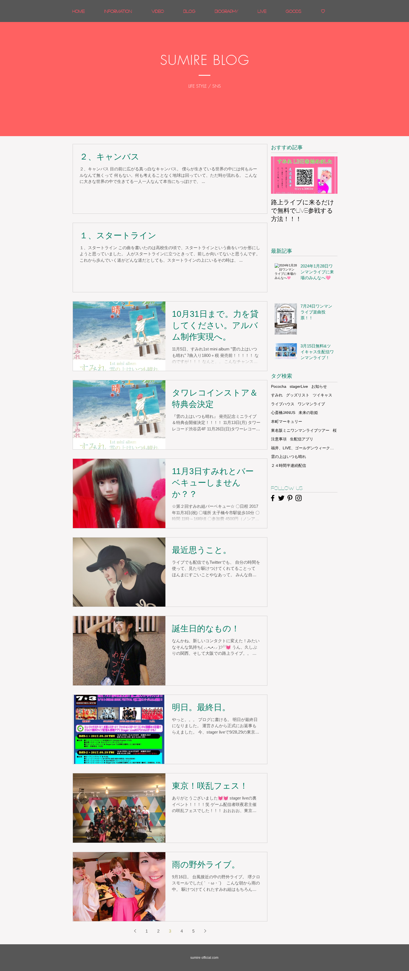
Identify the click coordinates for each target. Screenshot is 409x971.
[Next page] (205, 931)
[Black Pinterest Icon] (290, 498)
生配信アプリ (301, 439)
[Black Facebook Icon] (272, 498)
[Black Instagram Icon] (298, 498)
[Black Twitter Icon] (281, 498)
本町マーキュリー (286, 421)
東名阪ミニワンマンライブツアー (300, 430)
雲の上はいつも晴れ (288, 456)
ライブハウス (282, 404)
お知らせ (319, 386)
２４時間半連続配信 (288, 465)
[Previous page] (135, 931)
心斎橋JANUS (283, 412)
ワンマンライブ (311, 404)
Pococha (278, 386)
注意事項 (279, 439)
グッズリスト (297, 395)
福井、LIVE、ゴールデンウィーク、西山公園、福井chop (304, 448)
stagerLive (299, 386)
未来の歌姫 (308, 412)
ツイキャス (322, 395)
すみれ (277, 395)
